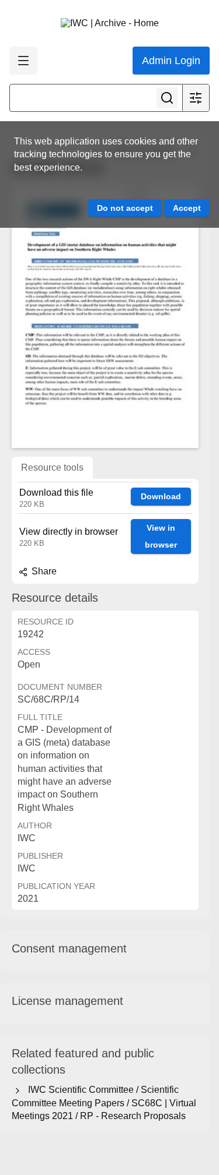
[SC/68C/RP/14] (105, 316)
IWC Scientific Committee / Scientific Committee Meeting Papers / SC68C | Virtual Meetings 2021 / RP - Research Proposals (104, 1103)
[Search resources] (167, 97)
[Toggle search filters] (195, 97)
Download (161, 496)
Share (43, 571)
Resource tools (52, 467)
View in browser (161, 536)
